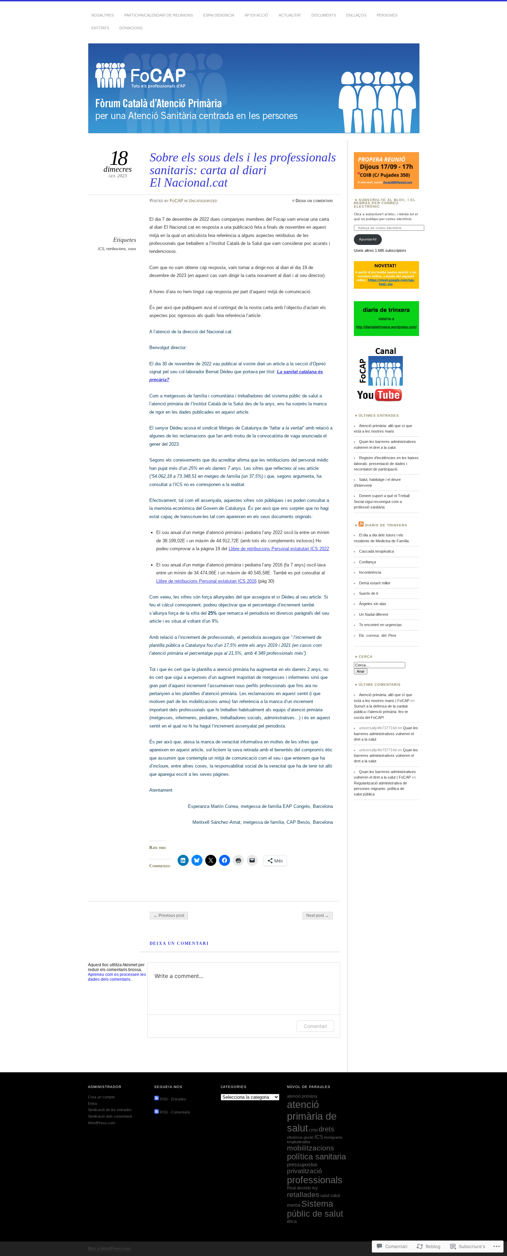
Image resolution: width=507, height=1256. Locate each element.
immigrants (333, 1137)
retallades (303, 1194)
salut (324, 1196)
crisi (313, 1130)
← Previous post (168, 915)
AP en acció (256, 15)
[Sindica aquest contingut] (361, 525)
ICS (101, 249)
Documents (323, 15)
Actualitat (290, 15)
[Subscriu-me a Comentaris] (156, 1112)
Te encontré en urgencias (380, 625)
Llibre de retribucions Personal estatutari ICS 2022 (279, 548)
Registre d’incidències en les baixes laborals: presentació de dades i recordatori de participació (386, 463)
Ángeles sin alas (372, 604)
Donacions (130, 28)
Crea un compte (101, 1097)
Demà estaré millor (374, 583)
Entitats (100, 28)
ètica (292, 1221)
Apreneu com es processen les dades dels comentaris (117, 977)
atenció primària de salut (312, 1116)
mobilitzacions (310, 1148)
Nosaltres (102, 15)
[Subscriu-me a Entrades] (156, 1099)
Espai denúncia (218, 15)
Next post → (317, 915)
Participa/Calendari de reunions (158, 15)
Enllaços (356, 15)
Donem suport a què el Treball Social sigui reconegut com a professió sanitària (381, 501)
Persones (387, 15)
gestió (309, 1137)
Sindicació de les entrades (110, 1110)
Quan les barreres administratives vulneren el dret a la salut (386, 733)
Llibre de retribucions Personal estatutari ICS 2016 (206, 581)
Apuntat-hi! (368, 239)
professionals (314, 1180)
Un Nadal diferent (373, 614)
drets (326, 1129)
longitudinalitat (298, 1142)
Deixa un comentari (314, 200)
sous (132, 249)
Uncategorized (203, 200)
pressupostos (302, 1164)
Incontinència (370, 572)
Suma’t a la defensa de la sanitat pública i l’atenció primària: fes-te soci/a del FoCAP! (381, 712)
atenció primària (302, 1096)
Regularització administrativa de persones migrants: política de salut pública (380, 789)
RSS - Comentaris (175, 1112)
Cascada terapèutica (376, 551)
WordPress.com (101, 1123)
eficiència (294, 1137)
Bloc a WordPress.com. (109, 1248)
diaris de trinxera (386, 525)
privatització (304, 1171)
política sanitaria (316, 1156)
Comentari (315, 1026)
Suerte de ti (368, 593)
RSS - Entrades (173, 1099)
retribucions (116, 249)
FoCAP (176, 200)
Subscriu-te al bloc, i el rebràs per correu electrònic (385, 203)
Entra (92, 1103)
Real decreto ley (302, 1188)
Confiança (367, 562)
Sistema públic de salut (315, 1208)
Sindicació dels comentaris (110, 1116)
